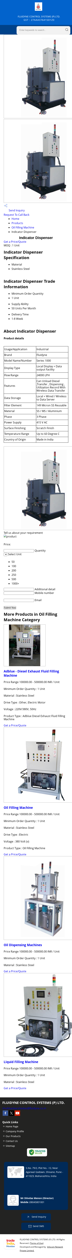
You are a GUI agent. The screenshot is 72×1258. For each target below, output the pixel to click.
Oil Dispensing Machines (23, 945)
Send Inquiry (16, 210)
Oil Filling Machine (23, 227)
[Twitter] (11, 1115)
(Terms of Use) (37, 1243)
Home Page (12, 1126)
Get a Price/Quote (15, 242)
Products (17, 223)
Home (15, 219)
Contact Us (12, 1141)
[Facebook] (5, 1115)
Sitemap (10, 1145)
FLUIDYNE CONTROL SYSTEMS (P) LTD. (39, 18)
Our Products (13, 1136)
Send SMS (38, 1226)
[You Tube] (17, 1115)
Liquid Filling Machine (21, 1062)
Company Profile (15, 1131)
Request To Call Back (16, 215)
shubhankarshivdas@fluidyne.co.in (24, 1108)
